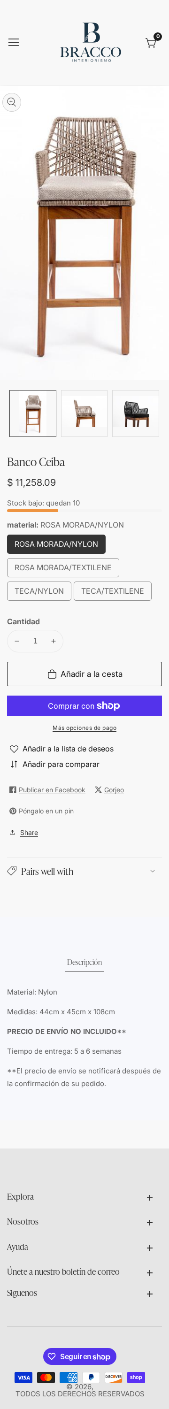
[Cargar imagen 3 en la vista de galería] (135, 413)
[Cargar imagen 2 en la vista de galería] (84, 413)
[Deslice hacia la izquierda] (14, 413)
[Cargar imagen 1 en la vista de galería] (32, 413)
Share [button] (29, 832)
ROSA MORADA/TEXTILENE (67, 570)
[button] (84, 871)
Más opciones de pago (84, 727)
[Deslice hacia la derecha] (155, 413)
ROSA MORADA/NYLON (60, 546)
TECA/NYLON (43, 593)
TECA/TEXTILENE (116, 593)
